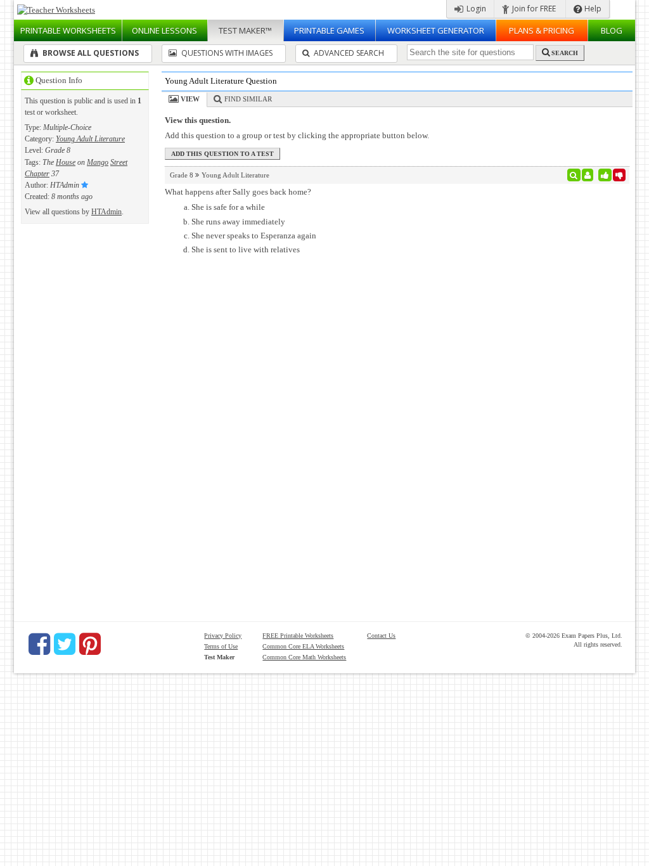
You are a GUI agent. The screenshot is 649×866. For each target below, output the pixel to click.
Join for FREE (533, 8)
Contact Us (381, 635)
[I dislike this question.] (619, 175)
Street (118, 162)
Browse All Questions (90, 53)
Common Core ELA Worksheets (303, 646)
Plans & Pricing (541, 30)
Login (475, 8)
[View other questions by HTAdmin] (588, 175)
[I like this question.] (605, 175)
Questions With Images (226, 53)
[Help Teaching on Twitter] (64, 644)
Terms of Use (221, 646)
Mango (97, 162)
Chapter (37, 173)
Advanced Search (348, 53)
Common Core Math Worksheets (304, 657)
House (65, 162)
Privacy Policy (222, 635)
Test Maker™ (245, 30)
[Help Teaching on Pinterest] (90, 644)
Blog (611, 30)
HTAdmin (106, 211)
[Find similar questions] (574, 175)
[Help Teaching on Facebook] (39, 644)
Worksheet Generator (435, 30)
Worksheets (68, 30)
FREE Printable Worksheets (297, 635)
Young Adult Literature (90, 138)
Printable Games (329, 30)
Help (591, 8)
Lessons (164, 30)
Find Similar (248, 99)
